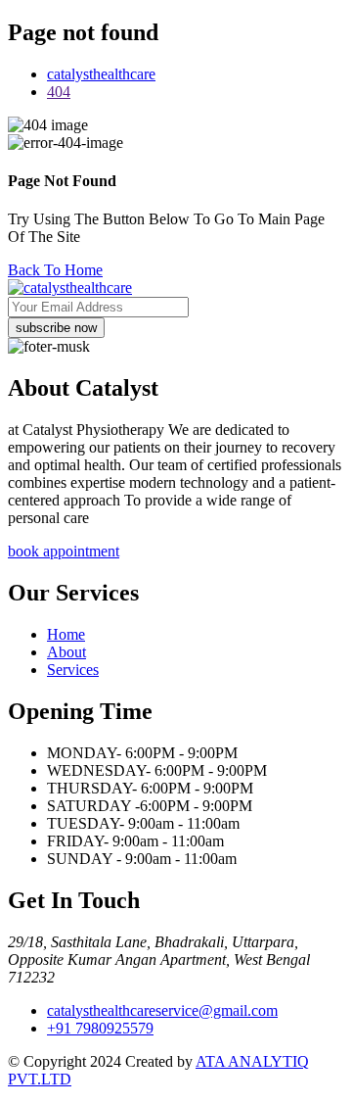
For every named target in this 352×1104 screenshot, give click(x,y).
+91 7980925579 (100, 1028)
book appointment (63, 551)
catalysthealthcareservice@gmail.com (162, 1010)
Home (66, 634)
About (66, 652)
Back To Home (55, 270)
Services (73, 669)
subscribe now (56, 327)
